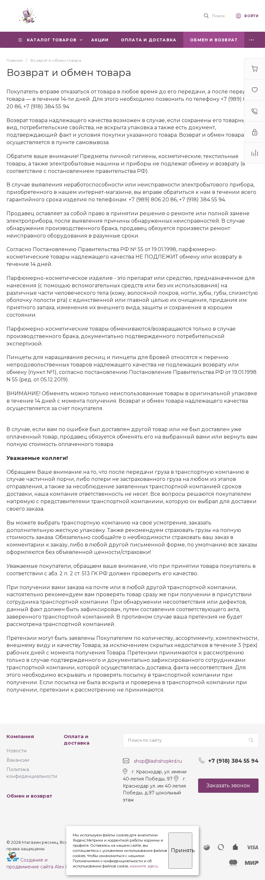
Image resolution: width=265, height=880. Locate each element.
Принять (181, 850)
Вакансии (17, 760)
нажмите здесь (144, 866)
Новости (16, 751)
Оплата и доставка (77, 739)
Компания (20, 736)
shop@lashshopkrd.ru (158, 761)
